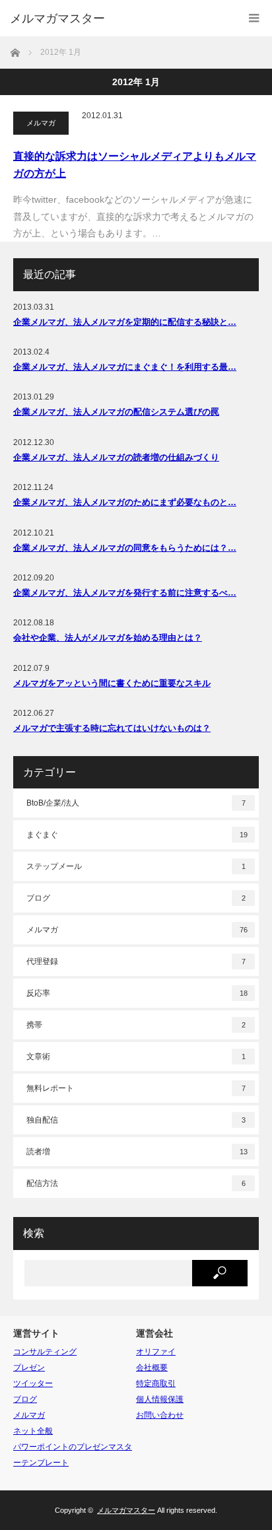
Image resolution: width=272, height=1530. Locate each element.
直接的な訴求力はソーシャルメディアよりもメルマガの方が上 (134, 165)
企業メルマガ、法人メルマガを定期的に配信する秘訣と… (124, 322)
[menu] (254, 18)
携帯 (136, 1024)
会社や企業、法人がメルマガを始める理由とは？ (107, 638)
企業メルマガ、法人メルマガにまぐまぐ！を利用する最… (124, 367)
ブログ (136, 898)
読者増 (137, 1151)
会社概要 (152, 1367)
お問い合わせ (160, 1415)
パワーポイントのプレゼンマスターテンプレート (72, 1454)
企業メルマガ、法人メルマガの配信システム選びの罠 (116, 412)
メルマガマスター (57, 18)
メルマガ (40, 123)
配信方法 (136, 1183)
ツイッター (33, 1383)
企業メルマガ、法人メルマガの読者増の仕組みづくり (116, 457)
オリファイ (156, 1351)
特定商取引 (156, 1383)
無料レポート (136, 1088)
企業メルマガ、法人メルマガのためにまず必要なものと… (124, 502)
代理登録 (136, 961)
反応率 (137, 993)
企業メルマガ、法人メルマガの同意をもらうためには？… (124, 548)
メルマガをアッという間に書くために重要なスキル (112, 683)
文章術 (136, 1056)
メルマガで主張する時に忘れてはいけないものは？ (112, 728)
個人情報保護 (160, 1399)
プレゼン (29, 1367)
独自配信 (136, 1120)
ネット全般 (33, 1431)
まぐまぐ (137, 834)
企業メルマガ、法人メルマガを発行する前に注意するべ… (124, 593)
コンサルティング (45, 1351)
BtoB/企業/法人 (136, 803)
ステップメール (136, 866)
